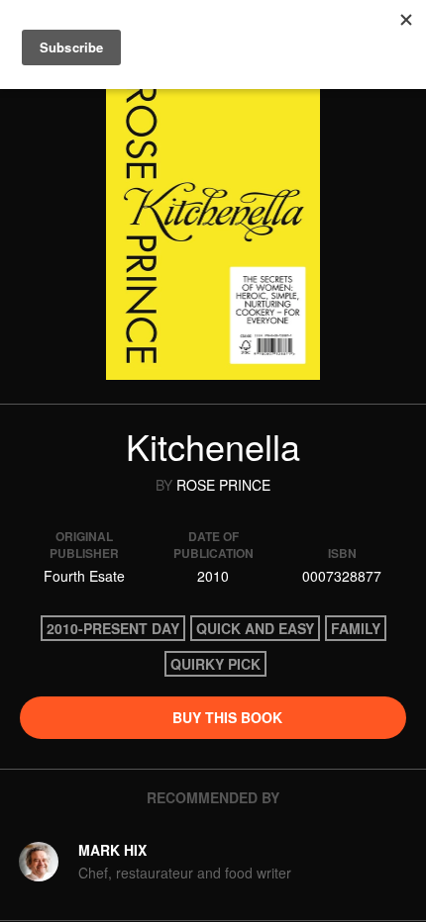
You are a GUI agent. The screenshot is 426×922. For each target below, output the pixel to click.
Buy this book (225, 717)
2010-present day (113, 628)
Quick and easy (255, 628)
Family (355, 628)
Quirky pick (215, 664)
